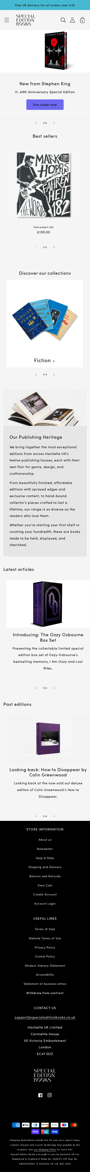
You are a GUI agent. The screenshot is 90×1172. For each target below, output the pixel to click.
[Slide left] (35, 247)
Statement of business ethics (45, 984)
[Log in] (72, 20)
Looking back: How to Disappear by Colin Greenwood (48, 772)
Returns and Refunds (45, 876)
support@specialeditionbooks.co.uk (45, 1017)
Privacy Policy (45, 947)
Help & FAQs (45, 858)
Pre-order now (45, 104)
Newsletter (45, 849)
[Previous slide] (35, 123)
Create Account (45, 894)
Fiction (42, 360)
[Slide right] (54, 247)
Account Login (44, 903)
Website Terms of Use (45, 938)
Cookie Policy (45, 956)
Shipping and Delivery (44, 867)
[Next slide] (54, 123)
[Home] (25, 20)
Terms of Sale (45, 929)
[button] (6, 20)
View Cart (45, 885)
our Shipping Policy (45, 1149)
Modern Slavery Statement (45, 965)
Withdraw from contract (45, 993)
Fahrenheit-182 (43, 227)
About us (45, 839)
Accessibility (45, 974)
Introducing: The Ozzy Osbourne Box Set (48, 637)
